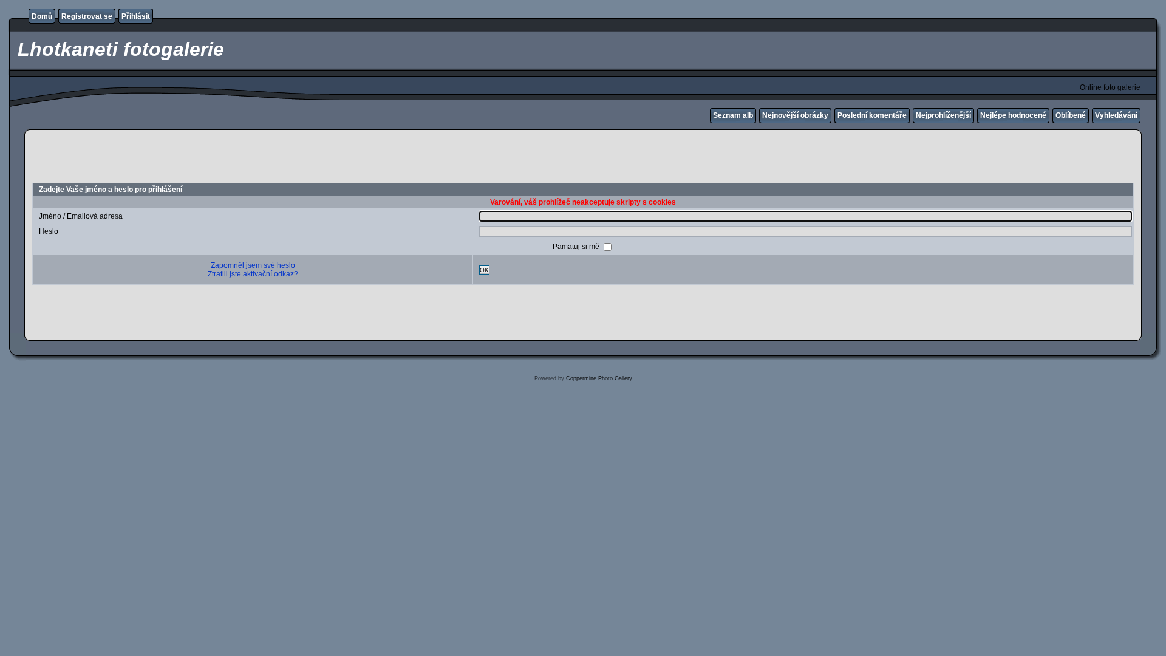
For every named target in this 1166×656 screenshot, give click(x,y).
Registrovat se (86, 16)
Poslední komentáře (872, 115)
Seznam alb (733, 115)
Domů (42, 16)
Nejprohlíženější (943, 115)
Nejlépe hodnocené (1013, 115)
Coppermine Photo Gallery (599, 378)
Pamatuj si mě (577, 246)
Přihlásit (135, 16)
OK (484, 270)
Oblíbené (1070, 115)
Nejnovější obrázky (795, 115)
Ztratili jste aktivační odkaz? (253, 274)
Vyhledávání (1116, 115)
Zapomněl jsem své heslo (253, 265)
